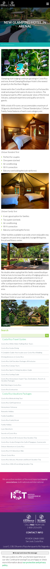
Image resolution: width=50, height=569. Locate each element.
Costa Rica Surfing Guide (10, 374)
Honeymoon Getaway (9, 407)
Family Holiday (6, 425)
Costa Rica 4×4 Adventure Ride (12, 451)
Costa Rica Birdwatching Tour (12, 398)
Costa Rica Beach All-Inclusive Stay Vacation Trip (19, 438)
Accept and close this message (25, 553)
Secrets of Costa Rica (9, 433)
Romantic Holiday (7, 411)
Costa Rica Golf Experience (11, 403)
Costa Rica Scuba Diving (10, 348)
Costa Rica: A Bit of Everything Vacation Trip (17, 464)
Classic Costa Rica (8, 455)
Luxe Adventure (7, 429)
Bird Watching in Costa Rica (11, 385)
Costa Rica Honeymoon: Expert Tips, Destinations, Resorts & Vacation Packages (23, 380)
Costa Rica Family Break (10, 420)
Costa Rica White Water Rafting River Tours (17, 344)
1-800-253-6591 (34, 527)
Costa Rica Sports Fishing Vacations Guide (16, 370)
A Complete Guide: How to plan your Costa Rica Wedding (21, 353)
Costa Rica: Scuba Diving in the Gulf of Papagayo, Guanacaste (23, 442)
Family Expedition (7, 416)
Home (2, 44)
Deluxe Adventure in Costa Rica (12, 447)
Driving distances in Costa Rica (12, 357)
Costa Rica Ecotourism (9, 389)
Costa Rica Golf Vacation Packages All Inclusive (18, 361)
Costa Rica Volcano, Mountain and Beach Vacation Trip (21, 460)
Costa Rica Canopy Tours (10, 366)
